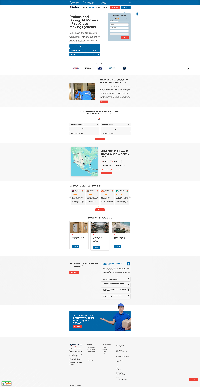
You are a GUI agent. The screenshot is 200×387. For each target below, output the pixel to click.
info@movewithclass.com (120, 366)
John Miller (91, 190)
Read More (75, 246)
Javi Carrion (77, 190)
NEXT (125, 37)
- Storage (89, 358)
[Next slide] (188, 68)
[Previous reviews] (70, 197)
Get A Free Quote (114, 7)
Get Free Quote (104, 101)
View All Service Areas (106, 173)
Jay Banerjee (106, 190)
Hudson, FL (105, 169)
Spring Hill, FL (106, 161)
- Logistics (89, 353)
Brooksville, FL (117, 161)
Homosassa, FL (116, 169)
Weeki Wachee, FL (107, 165)
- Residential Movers (91, 347)
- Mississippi (104, 349)
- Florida (104, 347)
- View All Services (90, 360)
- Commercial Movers (91, 349)
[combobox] (111, 28)
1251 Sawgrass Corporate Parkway (122, 356)
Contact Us (104, 7)
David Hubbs (121, 190)
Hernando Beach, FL (120, 165)
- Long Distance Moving (91, 351)
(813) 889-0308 (126, 7)
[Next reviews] (130, 197)
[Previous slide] (12, 68)
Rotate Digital (79, 385)
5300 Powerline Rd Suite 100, (121, 351)
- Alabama (104, 351)
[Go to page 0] (98, 206)
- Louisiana (104, 353)
